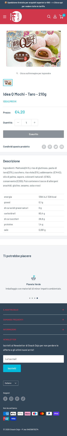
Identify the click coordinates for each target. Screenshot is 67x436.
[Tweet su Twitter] (56, 146)
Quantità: (8, 122)
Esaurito (33, 134)
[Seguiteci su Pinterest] (17, 399)
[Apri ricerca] (49, 16)
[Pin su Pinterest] (50, 146)
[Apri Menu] (4, 17)
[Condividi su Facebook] (44, 146)
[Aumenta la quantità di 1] (34, 122)
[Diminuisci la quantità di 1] (18, 122)
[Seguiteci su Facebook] (5, 399)
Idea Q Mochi (9, 101)
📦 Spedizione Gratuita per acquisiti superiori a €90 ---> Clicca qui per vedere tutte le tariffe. (34, 4)
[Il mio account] (55, 16)
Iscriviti (12, 368)
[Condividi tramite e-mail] (62, 146)
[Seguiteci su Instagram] (11, 399)
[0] (61, 16)
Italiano (8, 383)
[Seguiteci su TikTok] (23, 399)
